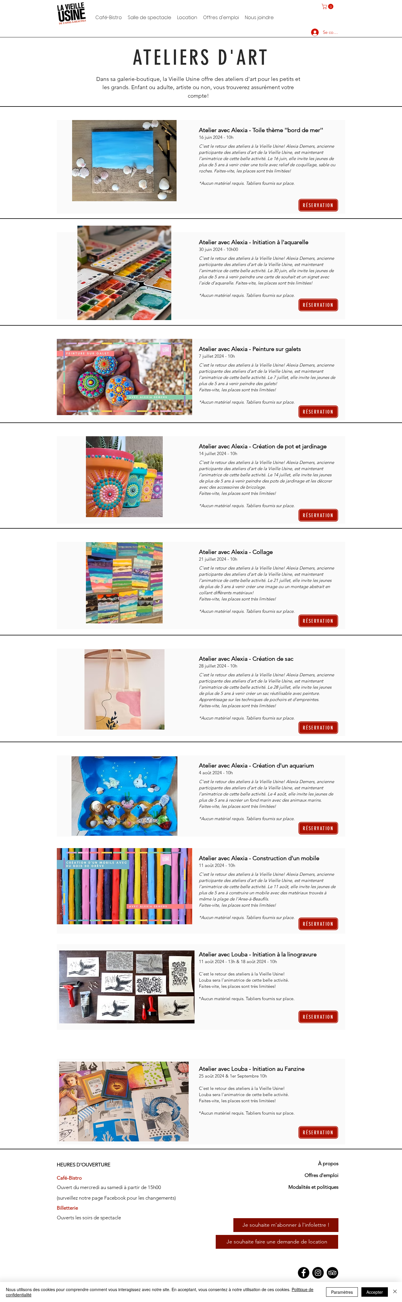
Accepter (374, 1292)
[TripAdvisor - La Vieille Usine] (332, 1272)
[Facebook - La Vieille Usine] (303, 1272)
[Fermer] (394, 1292)
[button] (328, 6)
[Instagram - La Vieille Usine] (318, 1272)
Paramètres (342, 1292)
